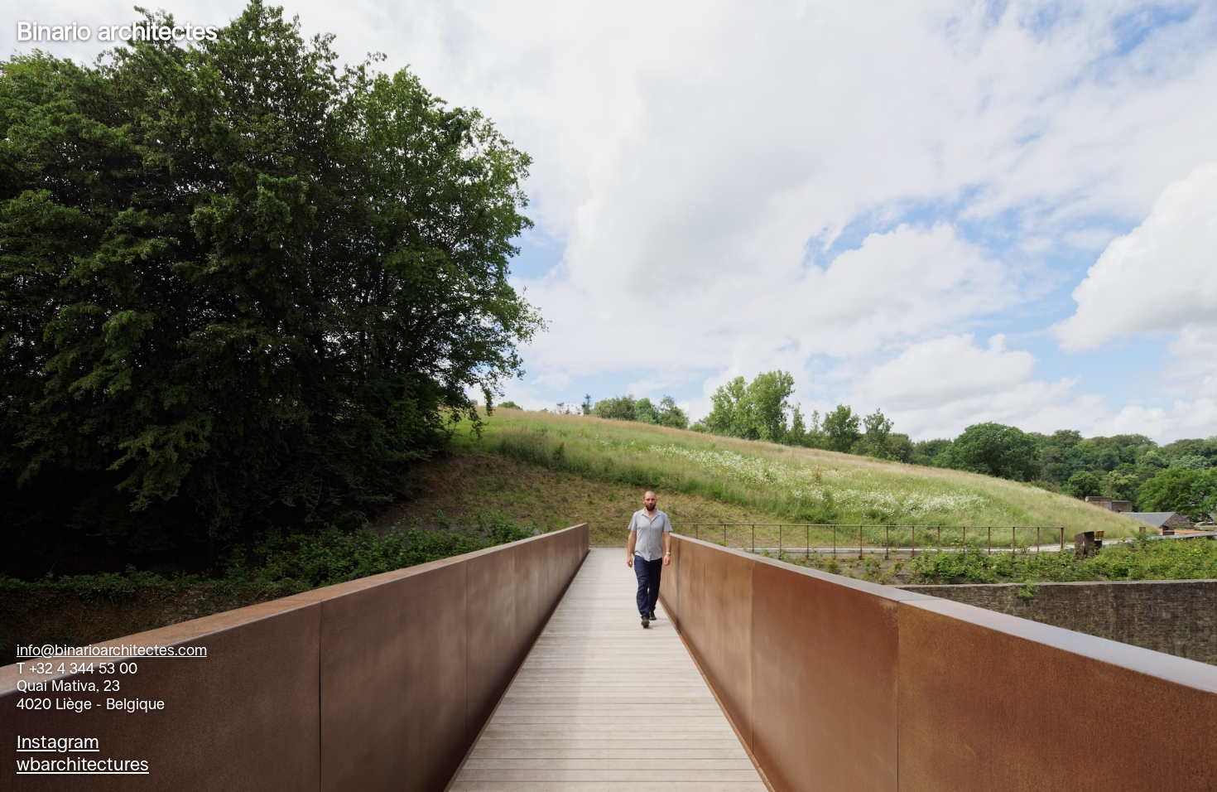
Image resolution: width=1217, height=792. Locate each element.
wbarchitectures (83, 764)
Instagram (58, 742)
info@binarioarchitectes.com (112, 650)
